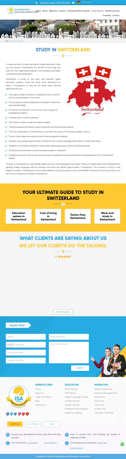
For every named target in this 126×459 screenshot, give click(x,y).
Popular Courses (72, 405)
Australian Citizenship (103, 413)
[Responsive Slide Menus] (23, 10)
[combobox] (10, 345)
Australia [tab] (15, 424)
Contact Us (40, 405)
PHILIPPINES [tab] (33, 424)
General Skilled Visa (103, 389)
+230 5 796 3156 (62, 3)
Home (6, 41)
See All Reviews (63, 312)
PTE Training (70, 393)
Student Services (72, 401)
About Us (39, 393)
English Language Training (76, 397)
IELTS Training (71, 389)
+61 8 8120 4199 (101, 443)
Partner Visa (99, 397)
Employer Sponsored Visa (105, 393)
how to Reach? (50, 443)
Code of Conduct (43, 397)
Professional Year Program (76, 409)
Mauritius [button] (85, 2)
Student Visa (100, 409)
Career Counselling (73, 413)
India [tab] (51, 424)
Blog (37, 401)
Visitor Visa (99, 401)
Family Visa (99, 405)
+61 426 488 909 (32, 443)
